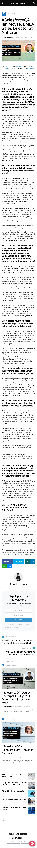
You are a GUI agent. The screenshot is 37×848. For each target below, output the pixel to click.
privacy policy (25, 843)
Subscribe (18, 619)
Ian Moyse (8, 69)
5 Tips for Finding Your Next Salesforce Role (11, 775)
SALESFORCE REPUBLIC (18, 3)
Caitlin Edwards (8, 706)
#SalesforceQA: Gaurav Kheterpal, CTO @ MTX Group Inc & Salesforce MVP (16, 698)
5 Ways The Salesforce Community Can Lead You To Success (14, 784)
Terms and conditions (13, 843)
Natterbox (30, 69)
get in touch (21, 554)
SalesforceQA (19, 67)
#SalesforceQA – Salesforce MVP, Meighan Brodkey (18, 750)
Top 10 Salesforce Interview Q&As (14, 799)
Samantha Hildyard (8, 37)
